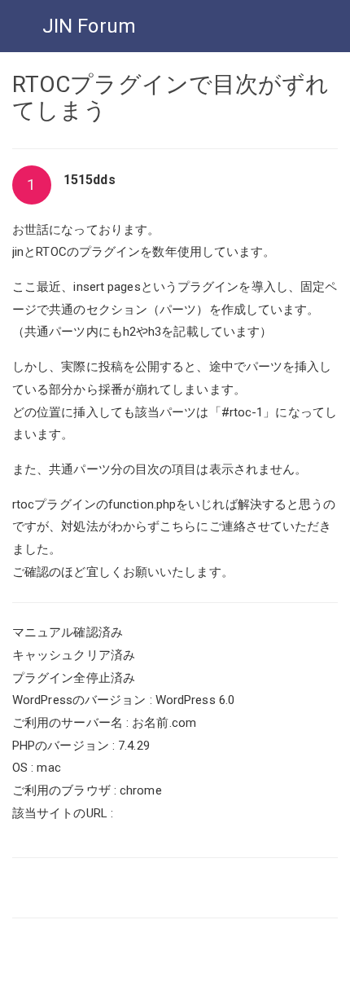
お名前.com (164, 722)
